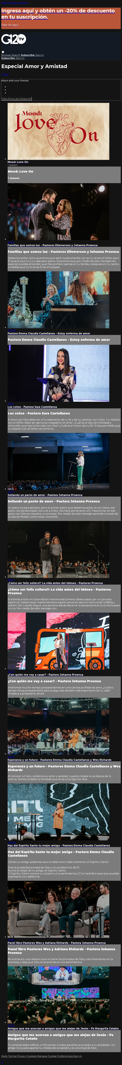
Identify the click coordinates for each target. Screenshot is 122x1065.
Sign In (20, 58)
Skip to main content (14, 2)
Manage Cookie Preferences (55, 1056)
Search (16, 55)
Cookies (32, 1056)
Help (4, 1056)
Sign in (39, 55)
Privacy (22, 1056)
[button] (3, 52)
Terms (12, 1056)
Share (5, 74)
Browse (6, 55)
